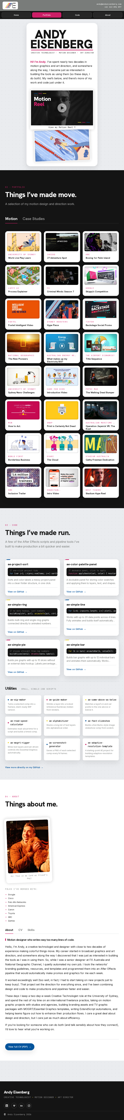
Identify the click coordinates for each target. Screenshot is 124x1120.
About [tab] (9, 930)
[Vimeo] (14, 1105)
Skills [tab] (31, 930)
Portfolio (47, 15)
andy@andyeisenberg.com (109, 4)
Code (77, 15)
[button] (62, 109)
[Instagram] (29, 1105)
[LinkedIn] (6, 1105)
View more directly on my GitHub (24, 767)
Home (16, 15)
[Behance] (21, 1105)
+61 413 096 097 (112, 7)
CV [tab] (20, 930)
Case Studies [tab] (34, 219)
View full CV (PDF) (19, 1046)
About (107, 15)
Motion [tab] (11, 219)
